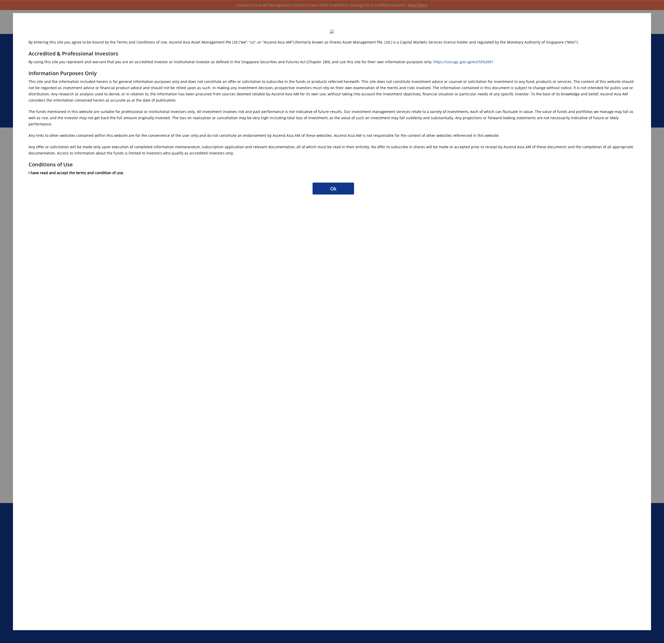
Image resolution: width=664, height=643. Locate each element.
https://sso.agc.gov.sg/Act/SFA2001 (463, 61)
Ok (333, 188)
